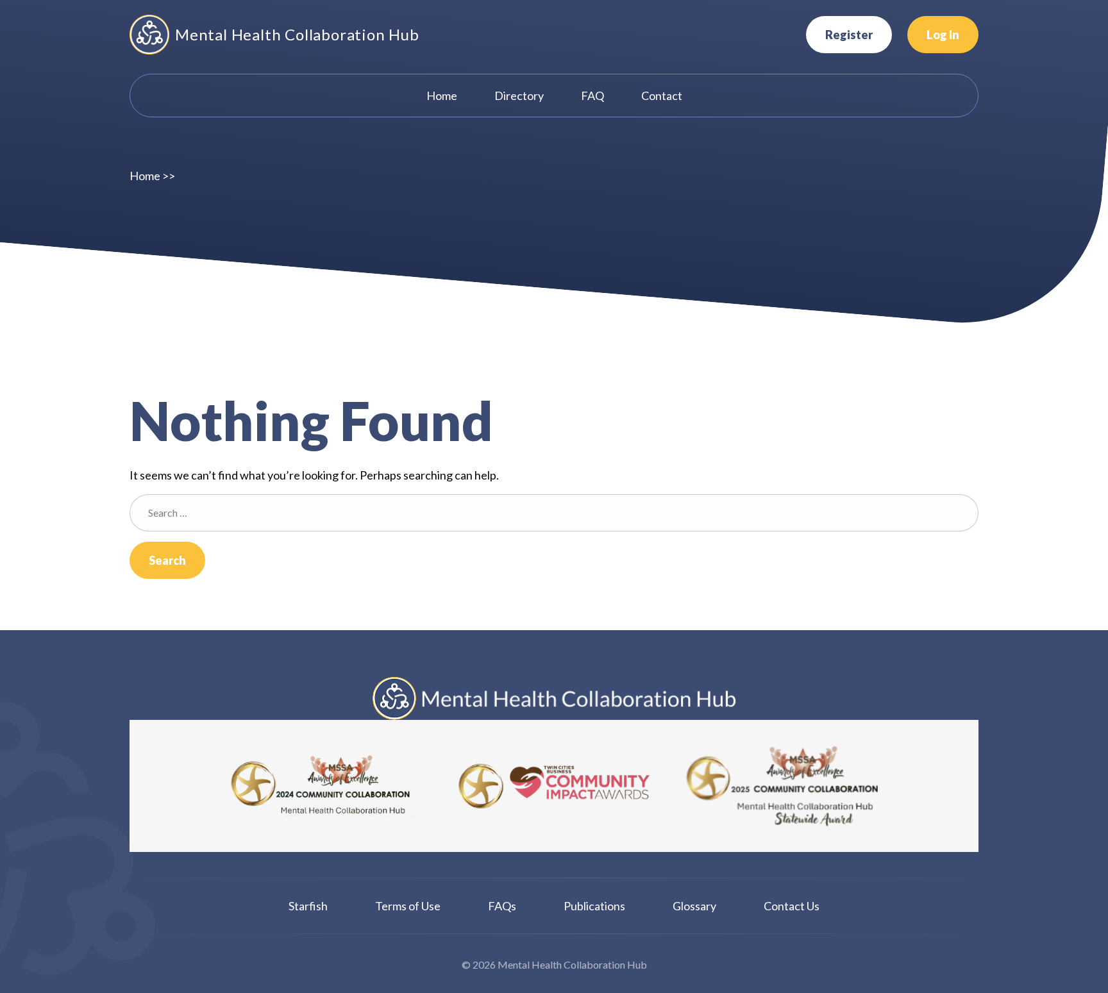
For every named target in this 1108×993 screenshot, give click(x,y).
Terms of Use (408, 906)
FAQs (502, 906)
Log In (943, 35)
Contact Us (791, 906)
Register (849, 35)
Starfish (308, 906)
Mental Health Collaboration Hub (297, 34)
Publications (594, 906)
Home (145, 176)
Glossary (694, 906)
